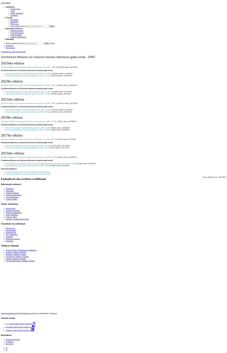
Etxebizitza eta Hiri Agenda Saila (13, 52)
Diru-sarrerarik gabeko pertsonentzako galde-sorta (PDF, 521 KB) (28, 94)
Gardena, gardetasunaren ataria (17, 219)
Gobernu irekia (11, 217)
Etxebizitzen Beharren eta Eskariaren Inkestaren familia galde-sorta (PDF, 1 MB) (28, 67)
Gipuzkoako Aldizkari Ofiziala (17, 257)
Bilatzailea (14, 22)
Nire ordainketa (11, 235)
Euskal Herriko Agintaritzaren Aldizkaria (21, 250)
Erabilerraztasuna (16, 31)
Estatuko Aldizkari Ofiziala (16, 259)
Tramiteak (14, 15)
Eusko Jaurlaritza (16, 13)
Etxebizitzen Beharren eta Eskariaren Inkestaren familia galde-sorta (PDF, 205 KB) (29, 139)
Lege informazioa (12, 197)
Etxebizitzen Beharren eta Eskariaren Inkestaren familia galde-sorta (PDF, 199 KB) (29, 157)
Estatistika (9, 241)
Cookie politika (16, 35)
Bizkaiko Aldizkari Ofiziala (16, 255)
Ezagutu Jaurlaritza (13, 211)
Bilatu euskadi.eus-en (18, 26)
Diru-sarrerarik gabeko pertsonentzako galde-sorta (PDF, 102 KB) (28, 148)
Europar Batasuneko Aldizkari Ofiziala (20, 261)
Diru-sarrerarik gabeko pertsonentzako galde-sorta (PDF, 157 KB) (28, 76)
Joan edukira (5, 3)
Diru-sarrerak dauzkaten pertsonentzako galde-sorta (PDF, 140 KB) (28, 146)
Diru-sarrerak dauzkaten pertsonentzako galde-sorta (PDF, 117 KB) (28, 128)
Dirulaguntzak (11, 230)
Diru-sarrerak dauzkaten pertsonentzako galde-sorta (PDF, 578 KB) (28, 110)
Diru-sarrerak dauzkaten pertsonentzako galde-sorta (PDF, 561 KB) (28, 92)
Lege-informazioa (17, 33)
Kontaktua (14, 20)
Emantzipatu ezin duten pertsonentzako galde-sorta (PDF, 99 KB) (28, 166)
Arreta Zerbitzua (12, 215)
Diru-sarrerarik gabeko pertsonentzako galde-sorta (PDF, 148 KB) (28, 130)
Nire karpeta (10, 48)
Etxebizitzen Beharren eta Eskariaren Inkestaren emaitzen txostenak (28, 174)
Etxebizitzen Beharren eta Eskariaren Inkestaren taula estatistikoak (28, 172)
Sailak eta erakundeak (14, 213)
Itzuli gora (9, 344)
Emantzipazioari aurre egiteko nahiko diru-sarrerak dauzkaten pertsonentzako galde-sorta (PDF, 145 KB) (41, 163)
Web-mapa (14, 24)
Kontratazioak (11, 233)
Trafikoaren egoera (13, 239)
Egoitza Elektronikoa (18, 37)
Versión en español (13, 340)
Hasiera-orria (15, 9)
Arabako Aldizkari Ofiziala (16, 252)
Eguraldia (9, 237)
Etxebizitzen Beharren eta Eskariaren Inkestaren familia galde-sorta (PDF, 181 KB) (29, 121)
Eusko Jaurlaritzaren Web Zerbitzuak (14, 313)
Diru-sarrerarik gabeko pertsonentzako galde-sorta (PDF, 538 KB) (28, 112)
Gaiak (12, 11)
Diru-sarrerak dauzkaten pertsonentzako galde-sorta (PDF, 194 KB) (28, 74)
